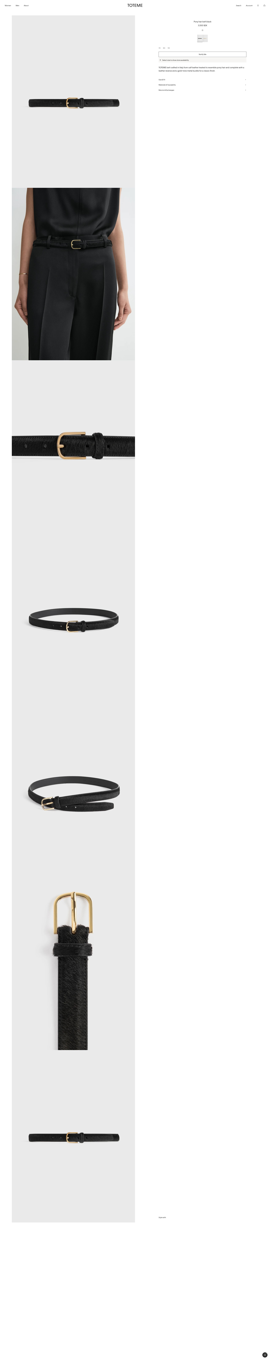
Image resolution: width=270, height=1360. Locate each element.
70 (160, 48)
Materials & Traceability (167, 85)
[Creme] (205, 38)
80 (164, 48)
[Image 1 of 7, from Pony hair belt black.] (73, 101)
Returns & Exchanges (166, 90)
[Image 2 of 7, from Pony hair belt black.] (73, 274)
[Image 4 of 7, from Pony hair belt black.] (73, 619)
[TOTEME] (135, 5)
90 (169, 48)
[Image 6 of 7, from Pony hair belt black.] (73, 964)
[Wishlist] (255, 5)
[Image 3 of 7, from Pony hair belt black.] (73, 446)
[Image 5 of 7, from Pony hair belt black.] (73, 791)
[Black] (199, 38)
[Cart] (262, 5)
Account (249, 5)
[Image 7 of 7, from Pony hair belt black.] (73, 1136)
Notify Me (202, 54)
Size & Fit (162, 80)
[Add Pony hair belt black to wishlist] (202, 30)
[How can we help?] (264, 1354)
